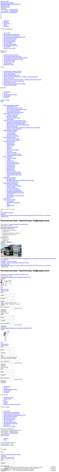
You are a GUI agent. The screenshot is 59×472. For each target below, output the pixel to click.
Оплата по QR (4, 12)
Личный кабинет (12, 12)
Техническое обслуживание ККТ (15, 195)
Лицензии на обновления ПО (14, 191)
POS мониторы (11, 166)
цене (11, 224)
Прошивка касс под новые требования (14, 81)
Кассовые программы (12, 184)
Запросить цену (5, 289)
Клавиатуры (10, 160)
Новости (6, 401)
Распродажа (7, 23)
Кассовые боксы (11, 179)
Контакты (6, 26)
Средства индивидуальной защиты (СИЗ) (15, 37)
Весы (8, 204)
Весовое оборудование (10, 40)
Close (2, 101)
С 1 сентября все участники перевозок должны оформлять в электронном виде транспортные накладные (28, 258)
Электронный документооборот (15, 112)
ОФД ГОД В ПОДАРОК (10, 85)
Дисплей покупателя (12, 162)
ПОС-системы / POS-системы (14, 108)
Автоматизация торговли (10, 94)
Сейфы (8, 159)
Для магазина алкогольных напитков (13, 59)
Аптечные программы (12, 188)
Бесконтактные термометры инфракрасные (18, 124)
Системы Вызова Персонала (14, 174)
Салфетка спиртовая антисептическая (17, 122)
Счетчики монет (11, 133)
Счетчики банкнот (12, 131)
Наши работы (7, 96)
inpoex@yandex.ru (5, 434)
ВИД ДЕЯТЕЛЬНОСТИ (7, 228)
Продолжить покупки (15, 454)
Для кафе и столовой (9, 61)
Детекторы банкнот (12, 134)
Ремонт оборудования (9, 74)
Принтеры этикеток (12, 116)
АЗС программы (11, 187)
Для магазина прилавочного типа (12, 56)
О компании (7, 91)
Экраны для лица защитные (14, 129)
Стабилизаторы (11, 165)
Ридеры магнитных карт (13, 163)
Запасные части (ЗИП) (9, 48)
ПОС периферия (8, 42)
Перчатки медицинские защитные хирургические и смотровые (23, 127)
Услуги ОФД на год (9, 78)
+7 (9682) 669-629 (13, 11)
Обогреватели (10, 169)
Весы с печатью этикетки (13, 140)
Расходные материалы (9, 41)
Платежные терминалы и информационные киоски (20, 180)
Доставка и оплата (8, 397)
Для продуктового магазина (11, 54)
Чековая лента (10, 142)
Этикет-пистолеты (12, 152)
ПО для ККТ (10, 194)
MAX (5, 439)
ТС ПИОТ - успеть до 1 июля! (8, 261)
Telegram (6, 438)
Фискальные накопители (13, 110)
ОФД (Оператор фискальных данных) (17, 109)
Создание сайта (5, 443)
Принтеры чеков (11, 170)
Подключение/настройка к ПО (12, 75)
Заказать (3, 364)
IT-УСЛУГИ (7, 33)
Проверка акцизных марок (14, 172)
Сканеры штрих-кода (12, 115)
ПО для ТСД (10, 197)
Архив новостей (5, 264)
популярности (16, 224)
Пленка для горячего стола (14, 154)
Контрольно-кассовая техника (11, 34)
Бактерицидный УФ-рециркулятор (16, 123)
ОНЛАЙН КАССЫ (12, 106)
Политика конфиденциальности (12, 404)
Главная (3, 215)
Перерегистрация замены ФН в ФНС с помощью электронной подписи (22, 79)
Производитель (5, 237)
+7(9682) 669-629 (13, 9)
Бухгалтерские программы (14, 190)
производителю (24, 224)
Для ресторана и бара (9, 60)
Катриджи (9, 151)
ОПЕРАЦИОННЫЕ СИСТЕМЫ (15, 192)
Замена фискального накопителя (12, 72)
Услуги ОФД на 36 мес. (10, 82)
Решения (6, 22)
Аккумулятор (10, 201)
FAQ (5, 400)
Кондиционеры (11, 167)
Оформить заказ (5, 454)
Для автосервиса (8, 63)
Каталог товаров (9, 215)
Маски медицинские (12, 126)
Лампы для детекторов (13, 149)
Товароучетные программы (14, 185)
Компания (6, 20)
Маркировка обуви (9, 64)
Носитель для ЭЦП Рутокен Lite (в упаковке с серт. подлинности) (21, 76)
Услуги (5, 25)
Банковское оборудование (10, 38)
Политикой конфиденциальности (25, 470)
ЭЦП (8, 176)
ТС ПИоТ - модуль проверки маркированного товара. (15, 262)
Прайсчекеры (10, 119)
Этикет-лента (10, 145)
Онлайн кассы (10, 205)
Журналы (9, 148)
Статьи (5, 403)
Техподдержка (7, 398)
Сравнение (3, 455)
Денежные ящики (11, 158)
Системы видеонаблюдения (14, 173)
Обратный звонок (5, 6)
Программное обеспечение (11, 45)
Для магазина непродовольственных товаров (15, 57)
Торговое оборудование (10, 44)
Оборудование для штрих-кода (12, 35)
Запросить (3, 310)
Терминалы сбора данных (13, 117)
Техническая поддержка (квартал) (12, 71)
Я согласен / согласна (53, 468)
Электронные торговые (13, 138)
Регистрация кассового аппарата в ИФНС (15, 83)
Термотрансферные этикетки (14, 155)
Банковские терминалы (13, 135)
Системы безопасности (13, 181)
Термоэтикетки (11, 144)
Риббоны (9, 147)
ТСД (8, 206)
